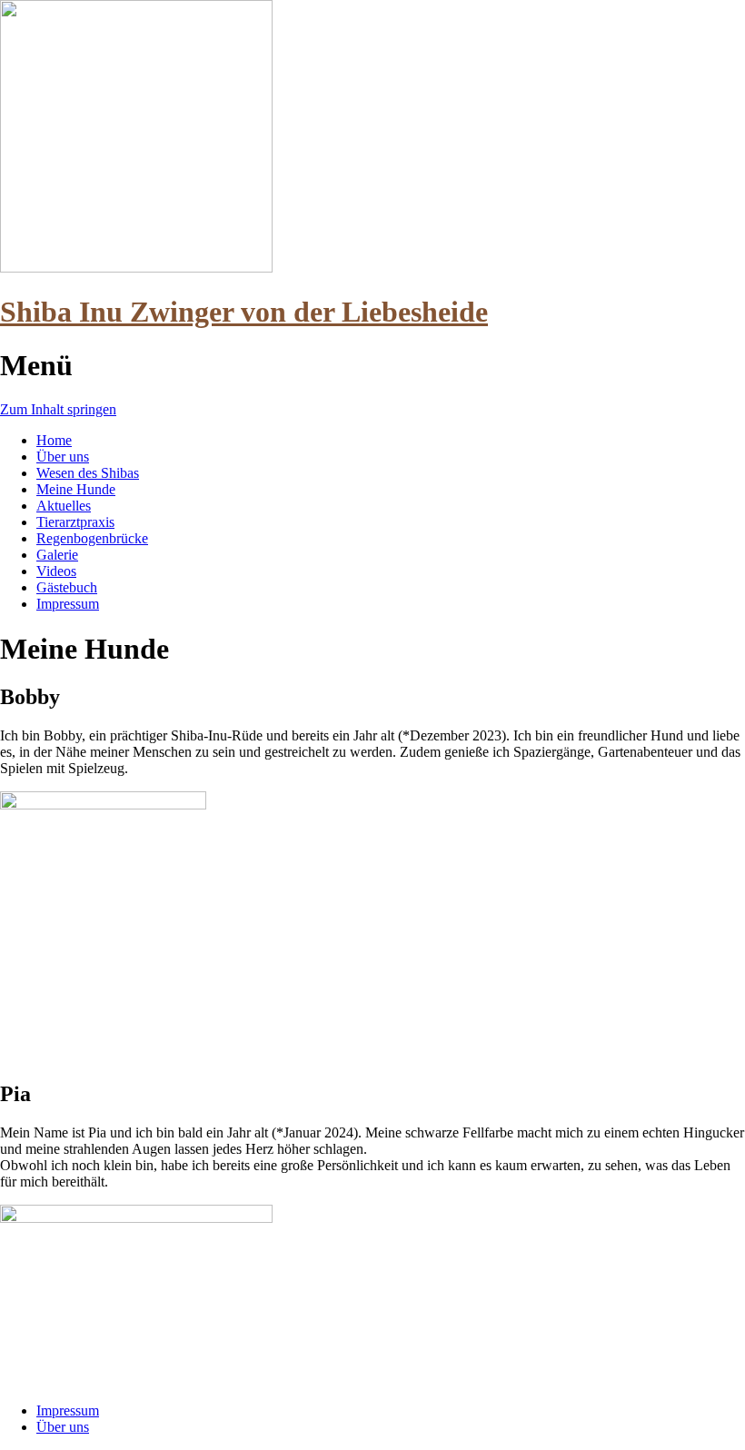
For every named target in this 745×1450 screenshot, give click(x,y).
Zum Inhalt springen (58, 409)
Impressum (67, 603)
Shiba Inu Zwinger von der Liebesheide (244, 311)
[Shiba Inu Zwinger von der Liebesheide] (136, 267)
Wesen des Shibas (87, 473)
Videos (56, 571)
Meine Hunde (75, 489)
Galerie (57, 554)
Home (54, 440)
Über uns (62, 456)
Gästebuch (66, 587)
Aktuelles (63, 505)
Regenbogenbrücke (92, 538)
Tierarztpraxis (75, 522)
